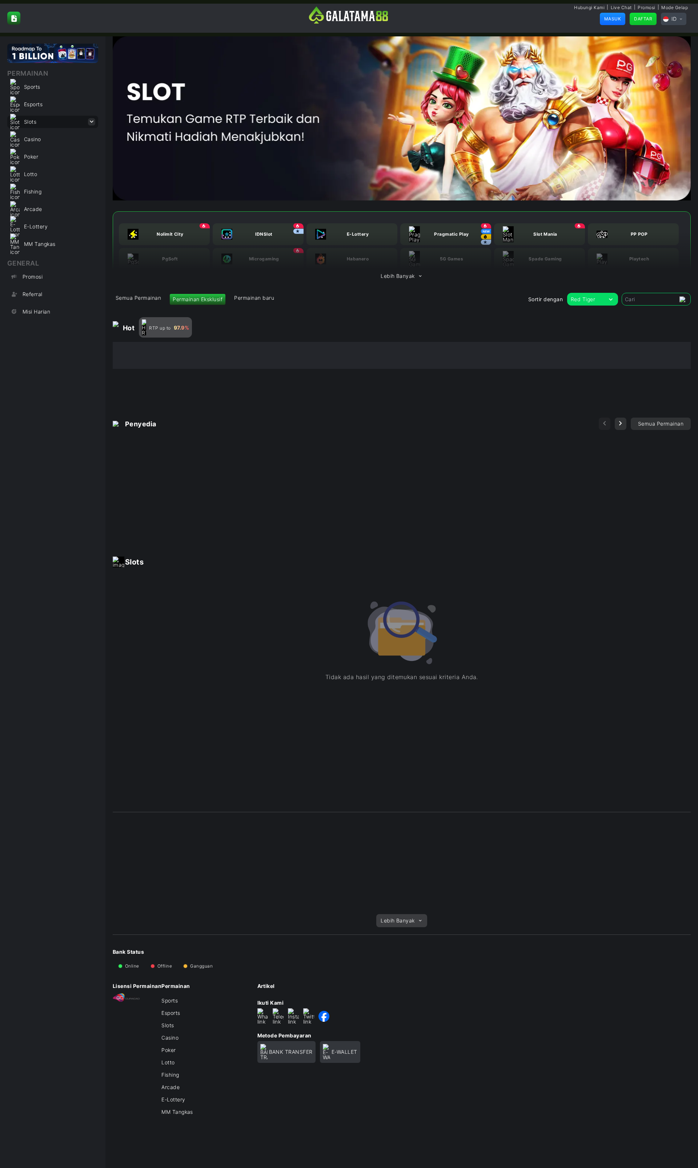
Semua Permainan (138, 298)
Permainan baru (254, 298)
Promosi (646, 7)
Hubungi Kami (589, 7)
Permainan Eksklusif (197, 299)
